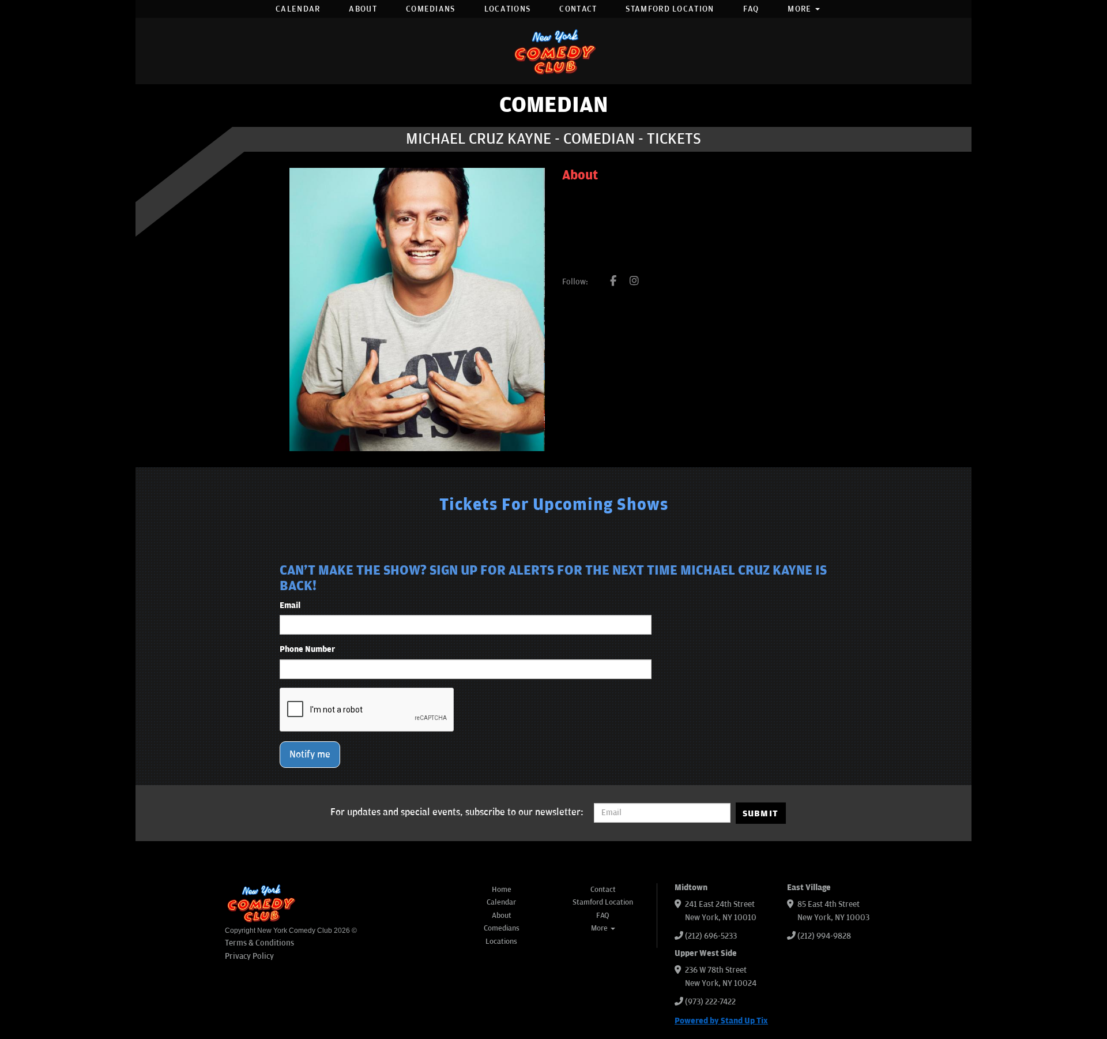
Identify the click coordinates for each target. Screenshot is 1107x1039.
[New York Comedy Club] (553, 51)
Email (290, 605)
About (363, 9)
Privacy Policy (249, 956)
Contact (578, 9)
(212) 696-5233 (711, 936)
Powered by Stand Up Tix (721, 1021)
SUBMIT (761, 813)
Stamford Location (670, 9)
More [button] (801, 9)
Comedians (430, 9)
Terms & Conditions (259, 943)
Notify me (309, 754)
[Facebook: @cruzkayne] (613, 281)
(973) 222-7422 (710, 1002)
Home (501, 889)
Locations (507, 9)
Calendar (298, 9)
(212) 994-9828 (824, 936)
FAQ (751, 9)
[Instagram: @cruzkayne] (634, 281)
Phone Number (307, 649)
